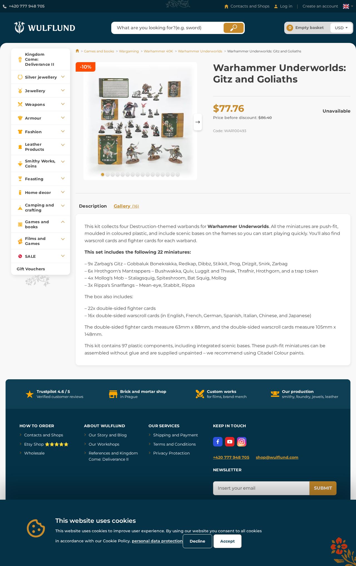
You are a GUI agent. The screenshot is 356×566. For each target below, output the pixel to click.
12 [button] (157, 174)
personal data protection (157, 540)
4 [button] (117, 174)
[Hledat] (234, 28)
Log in (286, 6)
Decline (197, 541)
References (99, 453)
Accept (227, 541)
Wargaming (129, 51)
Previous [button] (82, 122)
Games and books (99, 51)
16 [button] (177, 174)
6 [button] (127, 174)
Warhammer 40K (158, 51)
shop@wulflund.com (277, 457)
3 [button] (112, 174)
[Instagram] (241, 441)
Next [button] (198, 122)
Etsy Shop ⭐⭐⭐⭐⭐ (46, 444)
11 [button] (152, 174)
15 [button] (172, 174)
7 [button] (132, 174)
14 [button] (167, 174)
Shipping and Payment (175, 435)
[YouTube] (229, 441)
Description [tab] (93, 206)
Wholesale (34, 453)
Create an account (320, 6)
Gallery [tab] (126, 206)
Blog (122, 435)
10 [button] (147, 174)
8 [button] (137, 174)
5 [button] (122, 174)
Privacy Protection (171, 453)
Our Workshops (104, 444)
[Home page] (78, 51)
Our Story (98, 435)
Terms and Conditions (174, 444)
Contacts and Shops (250, 6)
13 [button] (162, 174)
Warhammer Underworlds (200, 51)
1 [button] (102, 174)
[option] (140, 122)
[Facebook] (217, 441)
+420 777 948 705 (26, 6)
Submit (323, 488)
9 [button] (142, 174)
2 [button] (107, 174)
